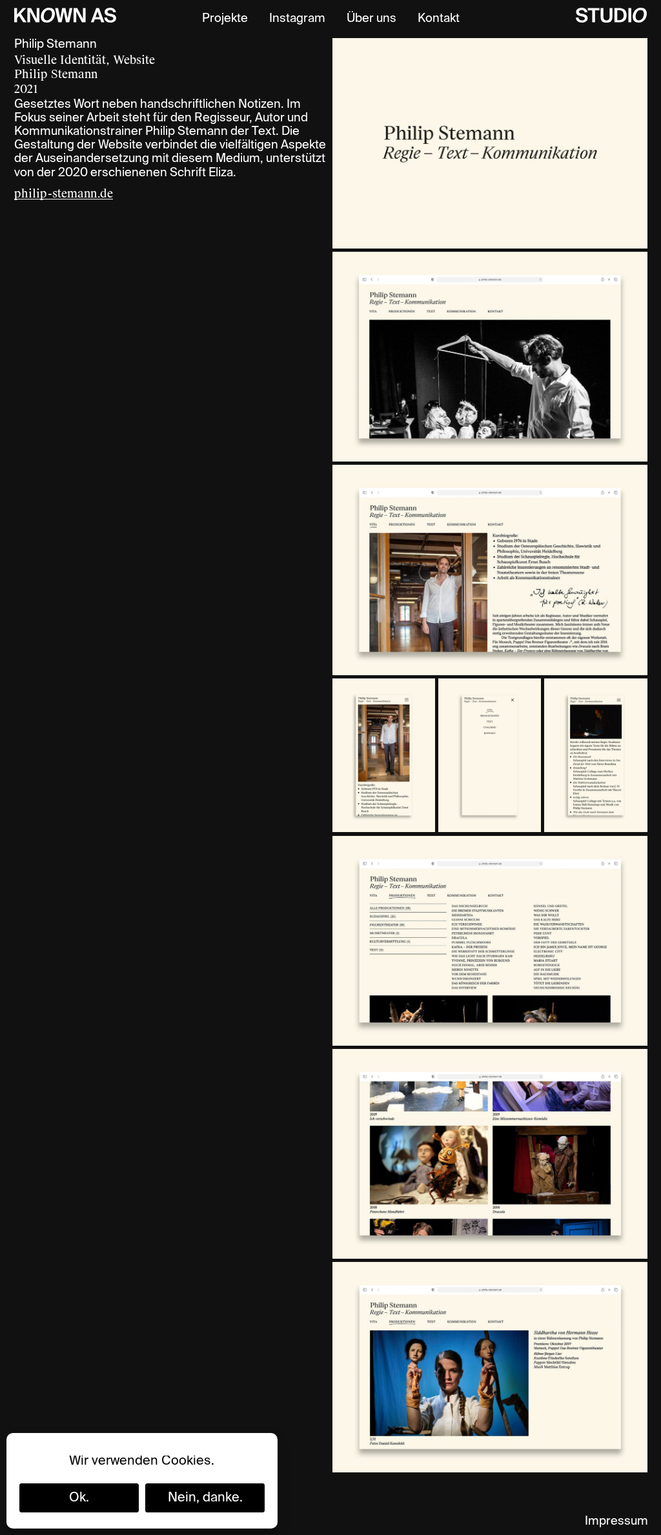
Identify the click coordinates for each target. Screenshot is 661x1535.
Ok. (79, 1498)
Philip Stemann (55, 74)
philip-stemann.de (63, 194)
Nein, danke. (205, 1498)
